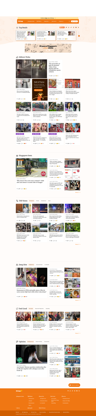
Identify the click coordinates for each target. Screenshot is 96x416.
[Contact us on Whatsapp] (69, 27)
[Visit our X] (78, 27)
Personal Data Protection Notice (54, 412)
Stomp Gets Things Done (55, 401)
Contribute (75, 21)
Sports (30, 405)
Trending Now (31, 398)
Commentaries (65, 403)
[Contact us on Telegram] (66, 27)
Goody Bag (53, 403)
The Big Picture (43, 398)
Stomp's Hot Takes (66, 400)
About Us (17, 412)
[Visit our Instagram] (73, 27)
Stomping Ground (66, 398)
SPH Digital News (25, 412)
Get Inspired (53, 398)
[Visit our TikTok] (71, 27)
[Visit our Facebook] (76, 27)
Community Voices (43, 400)
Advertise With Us (66, 412)
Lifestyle (30, 400)
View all (76, 192)
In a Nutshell (42, 403)
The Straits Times (34, 412)
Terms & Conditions (42, 412)
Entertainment (31, 403)
